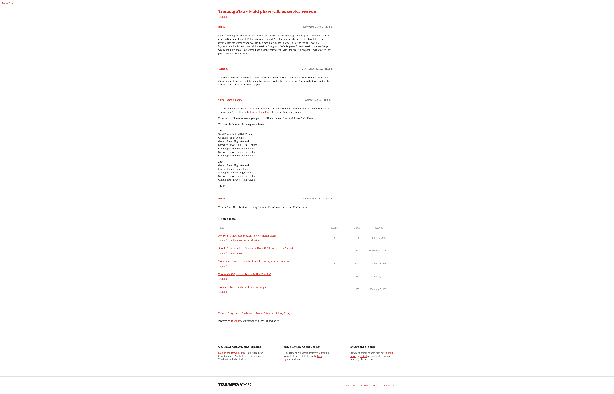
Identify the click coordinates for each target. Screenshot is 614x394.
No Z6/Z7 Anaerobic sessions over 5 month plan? (247, 235)
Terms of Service (264, 313)
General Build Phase (260, 112)
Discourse (236, 320)
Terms (374, 385)
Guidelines (247, 313)
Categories (233, 313)
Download (236, 352)
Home (221, 313)
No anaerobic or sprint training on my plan (243, 287)
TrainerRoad (8, 3)
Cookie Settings (387, 385)
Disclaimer (364, 385)
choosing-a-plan (235, 240)
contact (363, 356)
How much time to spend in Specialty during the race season (253, 261)
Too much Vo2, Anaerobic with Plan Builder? (244, 274)
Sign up (222, 352)
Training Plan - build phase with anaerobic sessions (267, 11)
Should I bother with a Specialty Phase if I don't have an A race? (255, 248)
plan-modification (252, 240)
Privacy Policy (283, 313)
